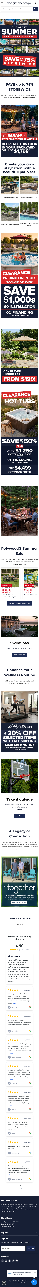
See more (19, 925)
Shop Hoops (20, 816)
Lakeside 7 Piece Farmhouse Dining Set (9, 596)
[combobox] (17, 9)
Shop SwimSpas (19, 655)
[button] (36, 3)
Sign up (31, 1248)
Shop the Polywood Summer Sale (19, 603)
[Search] (35, 9)
